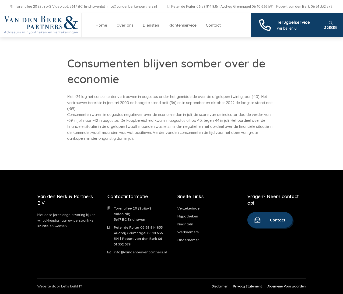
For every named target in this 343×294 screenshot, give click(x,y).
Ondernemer (188, 240)
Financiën (185, 224)
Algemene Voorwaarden (286, 286)
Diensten (151, 25)
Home (101, 25)
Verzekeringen (189, 208)
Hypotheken (187, 216)
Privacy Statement (247, 286)
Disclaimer (220, 286)
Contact (213, 25)
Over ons (124, 25)
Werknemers (188, 232)
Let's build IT (71, 286)
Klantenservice (182, 25)
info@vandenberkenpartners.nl (132, 6)
